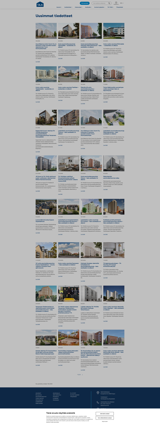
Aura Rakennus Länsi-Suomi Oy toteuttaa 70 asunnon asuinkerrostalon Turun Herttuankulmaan (90, 133)
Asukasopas (56, 400)
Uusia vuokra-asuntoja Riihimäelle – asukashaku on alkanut (113, 44)
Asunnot (58, 7)
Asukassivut (116, 4)
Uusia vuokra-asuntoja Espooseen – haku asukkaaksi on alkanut (68, 264)
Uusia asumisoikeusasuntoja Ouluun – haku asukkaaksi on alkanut (89, 178)
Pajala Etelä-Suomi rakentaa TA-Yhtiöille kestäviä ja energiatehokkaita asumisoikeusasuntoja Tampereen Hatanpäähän (46, 134)
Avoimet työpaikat (99, 7)
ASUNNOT (38, 393)
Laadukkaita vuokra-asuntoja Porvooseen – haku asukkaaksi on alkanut (91, 221)
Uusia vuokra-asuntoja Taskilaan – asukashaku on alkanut (68, 88)
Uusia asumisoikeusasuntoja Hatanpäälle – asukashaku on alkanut (67, 45)
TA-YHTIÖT (73, 393)
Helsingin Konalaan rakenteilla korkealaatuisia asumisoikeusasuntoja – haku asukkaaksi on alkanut (90, 266)
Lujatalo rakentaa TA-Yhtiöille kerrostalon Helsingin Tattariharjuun (90, 308)
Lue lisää (38, 61)
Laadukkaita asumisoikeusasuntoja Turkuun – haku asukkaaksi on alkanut (68, 132)
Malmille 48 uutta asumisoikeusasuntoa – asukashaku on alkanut (88, 89)
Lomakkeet (55, 398)
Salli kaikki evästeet (104, 413)
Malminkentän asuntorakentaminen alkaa (111, 177)
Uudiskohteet (67, 7)
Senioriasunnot (39, 400)
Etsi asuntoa (39, 395)
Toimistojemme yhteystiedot (108, 399)
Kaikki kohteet (39, 403)
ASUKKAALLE (56, 393)
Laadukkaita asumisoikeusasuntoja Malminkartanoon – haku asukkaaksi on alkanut (113, 132)
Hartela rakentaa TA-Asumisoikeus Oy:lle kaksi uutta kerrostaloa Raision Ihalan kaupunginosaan (46, 352)
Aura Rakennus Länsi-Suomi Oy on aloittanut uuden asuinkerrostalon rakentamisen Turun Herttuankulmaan (46, 46)
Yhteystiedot (119, 7)
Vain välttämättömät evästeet (105, 417)
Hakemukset (78, 7)
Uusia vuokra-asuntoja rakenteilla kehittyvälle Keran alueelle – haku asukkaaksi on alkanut (113, 352)
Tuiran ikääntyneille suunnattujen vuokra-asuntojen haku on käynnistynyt (113, 89)
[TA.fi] (40, 4)
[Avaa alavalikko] (61, 7)
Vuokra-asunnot (40, 398)
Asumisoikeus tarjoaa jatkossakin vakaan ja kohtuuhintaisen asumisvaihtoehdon (68, 352)
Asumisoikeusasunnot (41, 396)
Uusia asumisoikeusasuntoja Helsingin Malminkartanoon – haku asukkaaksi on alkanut (91, 45)
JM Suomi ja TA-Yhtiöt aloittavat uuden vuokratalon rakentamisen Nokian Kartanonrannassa (46, 178)
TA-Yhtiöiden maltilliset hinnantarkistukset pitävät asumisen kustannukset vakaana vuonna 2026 (68, 179)
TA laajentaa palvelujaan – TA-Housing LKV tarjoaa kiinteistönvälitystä (112, 265)
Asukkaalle (88, 7)
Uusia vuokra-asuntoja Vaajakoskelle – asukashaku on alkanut (45, 89)
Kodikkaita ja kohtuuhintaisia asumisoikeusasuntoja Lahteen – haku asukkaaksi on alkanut (113, 221)
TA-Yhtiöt (110, 7)
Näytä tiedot (105, 421)
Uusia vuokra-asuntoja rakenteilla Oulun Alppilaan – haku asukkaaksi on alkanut (113, 308)
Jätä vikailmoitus (57, 395)
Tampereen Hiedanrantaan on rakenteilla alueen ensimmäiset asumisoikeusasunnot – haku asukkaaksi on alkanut (45, 309)
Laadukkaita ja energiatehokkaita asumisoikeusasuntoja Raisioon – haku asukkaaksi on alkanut (68, 221)
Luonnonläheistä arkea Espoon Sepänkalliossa (45, 220)
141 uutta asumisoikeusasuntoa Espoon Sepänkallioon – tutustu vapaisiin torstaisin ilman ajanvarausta (45, 266)
